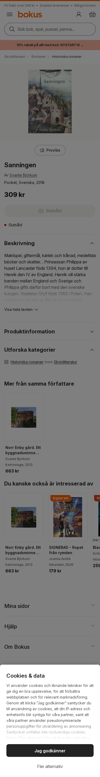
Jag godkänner (50, 750)
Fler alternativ (50, 766)
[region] (50, 721)
